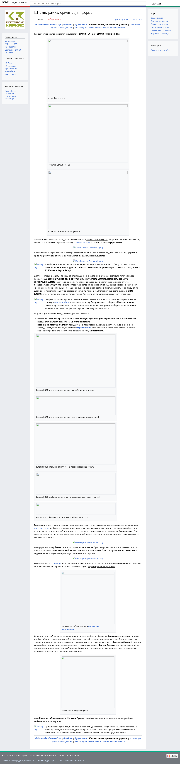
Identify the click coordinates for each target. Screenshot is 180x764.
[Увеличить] (126, 98)
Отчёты (67, 24)
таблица (57, 563)
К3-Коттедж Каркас (15, 2)
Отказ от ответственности (71, 760)
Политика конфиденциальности (18, 760)
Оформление (80, 24)
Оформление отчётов (161, 50)
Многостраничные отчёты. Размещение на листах (99, 27)
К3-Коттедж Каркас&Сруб (48, 24)
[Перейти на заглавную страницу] (15, 19)
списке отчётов (61, 302)
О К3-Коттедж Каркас (46, 760)
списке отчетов (83, 242)
